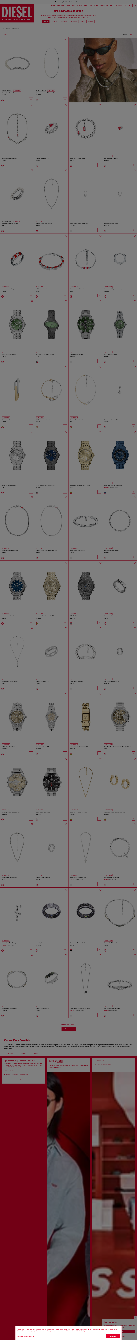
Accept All (113, 1336)
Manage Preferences (53, 1331)
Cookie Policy (81, 1331)
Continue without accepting (25, 1336)
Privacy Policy (70, 1331)
